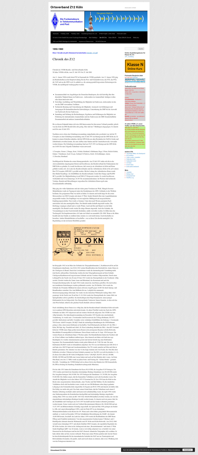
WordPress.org (130, 177)
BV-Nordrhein (129, 155)
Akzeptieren (187, 450)
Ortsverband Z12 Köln (67, 7)
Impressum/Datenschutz (86, 41)
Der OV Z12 (103, 37)
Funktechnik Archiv (131, 161)
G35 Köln (128, 163)
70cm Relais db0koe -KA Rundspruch (135, 153)
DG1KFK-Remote (101, 41)
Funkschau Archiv (131, 159)
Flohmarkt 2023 (121, 34)
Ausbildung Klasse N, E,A (89, 34)
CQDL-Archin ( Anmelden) (133, 157)
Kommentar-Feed (130, 176)
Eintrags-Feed (129, 174)
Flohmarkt (135, 77)
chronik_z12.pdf (92, 53)
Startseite (56, 34)
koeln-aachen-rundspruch (132, 166)
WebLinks (136, 37)
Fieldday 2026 (65, 34)
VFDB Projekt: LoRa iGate (107, 34)
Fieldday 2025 (75, 34)
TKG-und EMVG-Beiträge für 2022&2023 (65, 41)
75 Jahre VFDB (129, 148)
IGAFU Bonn (129, 164)
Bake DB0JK (112, 37)
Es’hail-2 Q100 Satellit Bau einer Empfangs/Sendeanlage (70, 37)
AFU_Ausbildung (129, 56)
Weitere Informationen (174, 450)
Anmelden (128, 172)
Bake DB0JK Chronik (124, 37)
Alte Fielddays (93, 37)
